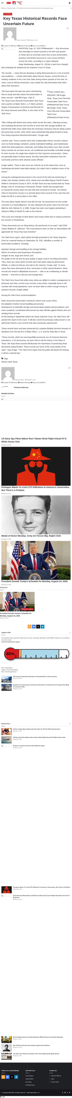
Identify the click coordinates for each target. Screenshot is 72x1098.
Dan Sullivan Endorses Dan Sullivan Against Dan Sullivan (31, 1045)
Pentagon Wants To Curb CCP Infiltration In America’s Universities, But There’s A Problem (41, 887)
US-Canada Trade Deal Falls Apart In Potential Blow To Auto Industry (35, 676)
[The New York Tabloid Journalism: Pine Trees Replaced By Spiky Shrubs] (6, 1056)
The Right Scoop (29, 1085)
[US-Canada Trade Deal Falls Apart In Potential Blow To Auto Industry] (6, 679)
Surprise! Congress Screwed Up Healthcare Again (29, 745)
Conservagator (29, 1075)
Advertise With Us (56, 1075)
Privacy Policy (55, 1082)
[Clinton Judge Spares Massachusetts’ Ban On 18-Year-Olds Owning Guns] (6, 731)
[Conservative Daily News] (15, 2)
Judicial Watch (29, 1079)
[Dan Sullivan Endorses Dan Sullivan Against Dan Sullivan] (6, 1047)
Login (52, 1079)
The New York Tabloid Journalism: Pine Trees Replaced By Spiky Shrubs (36, 1053)
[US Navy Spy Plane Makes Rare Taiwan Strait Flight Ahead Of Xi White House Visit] (6, 739)
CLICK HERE (50, 638)
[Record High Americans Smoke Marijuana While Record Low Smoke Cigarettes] (6, 1039)
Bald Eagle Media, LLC (33, 1092)
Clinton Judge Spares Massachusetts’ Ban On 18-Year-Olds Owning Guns (36, 729)
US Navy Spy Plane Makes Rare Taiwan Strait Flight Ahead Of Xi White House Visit (39, 737)
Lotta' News (28, 1082)
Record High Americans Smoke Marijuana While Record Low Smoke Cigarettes (38, 1037)
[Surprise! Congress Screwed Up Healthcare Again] (6, 815)
